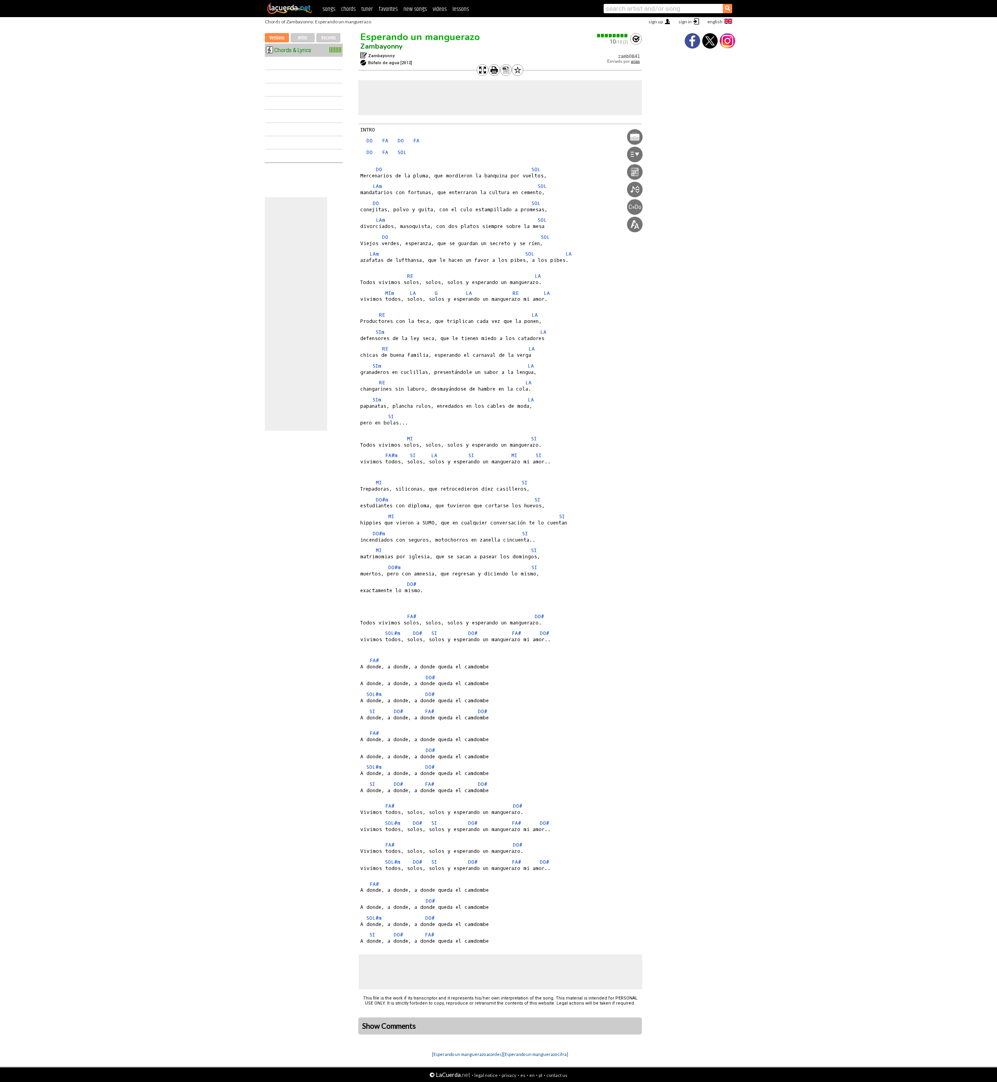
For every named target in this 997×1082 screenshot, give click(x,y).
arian (635, 61)
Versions (277, 38)
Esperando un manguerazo (420, 37)
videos (440, 9)
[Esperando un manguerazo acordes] (467, 1054)
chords (348, 9)
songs (328, 9)
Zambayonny (381, 46)
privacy (509, 1075)
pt (541, 1075)
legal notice (486, 1075)
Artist (302, 38)
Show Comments (389, 1026)
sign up (655, 22)
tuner (367, 9)
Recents (328, 38)
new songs (415, 9)
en (532, 1075)
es (522, 1075)
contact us (556, 1075)
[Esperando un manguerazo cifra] (535, 1054)
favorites (388, 9)
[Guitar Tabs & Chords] (290, 12)
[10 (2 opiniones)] (612, 35)
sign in (685, 22)
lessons (461, 9)
